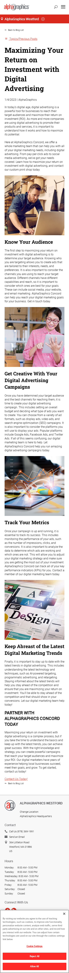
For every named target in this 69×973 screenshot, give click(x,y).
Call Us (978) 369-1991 (21, 831)
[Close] (64, 914)
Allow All (34, 966)
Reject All (34, 956)
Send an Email (17, 837)
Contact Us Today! (16, 779)
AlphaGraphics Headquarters (36, 816)
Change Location (29, 811)
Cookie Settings (35, 946)
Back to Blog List (16, 30)
